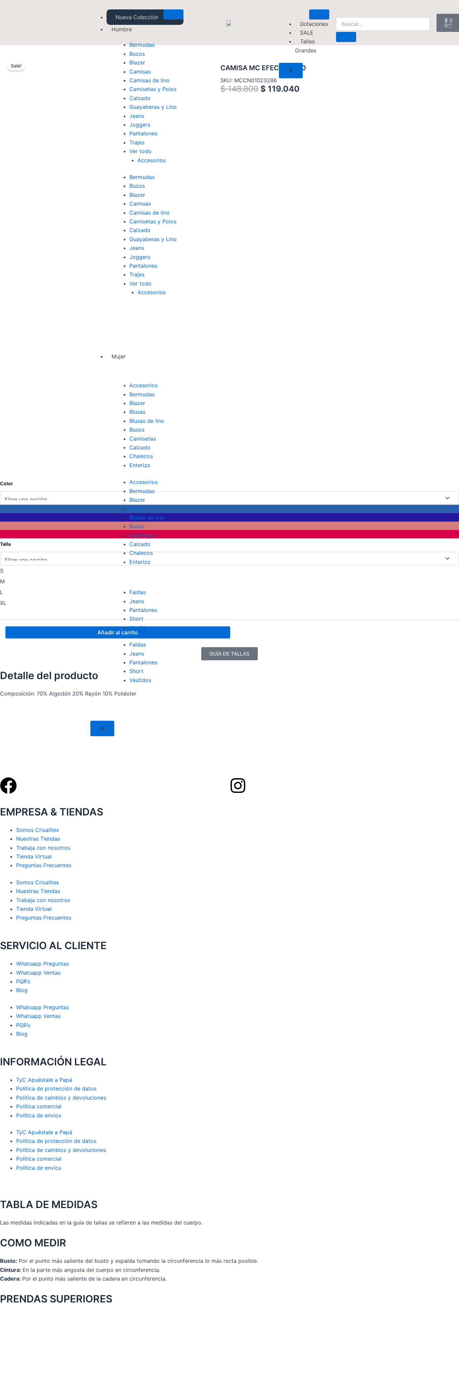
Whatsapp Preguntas (42, 963)
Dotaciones (314, 23)
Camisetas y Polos (152, 89)
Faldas (137, 592)
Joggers (139, 124)
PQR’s (23, 981)
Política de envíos (38, 1115)
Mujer (119, 356)
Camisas (140, 71)
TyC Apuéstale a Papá (44, 1079)
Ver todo (140, 151)
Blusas (137, 411)
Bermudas (142, 44)
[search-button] (346, 37)
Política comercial (38, 1106)
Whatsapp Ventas (38, 972)
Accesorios (151, 160)
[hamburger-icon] (173, 14)
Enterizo (140, 465)
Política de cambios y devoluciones (61, 1097)
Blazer (137, 62)
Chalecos (141, 456)
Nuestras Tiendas (38, 838)
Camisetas (142, 438)
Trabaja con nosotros (43, 847)
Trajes (136, 142)
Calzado (140, 98)
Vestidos (140, 627)
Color (6, 483)
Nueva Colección (137, 17)
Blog (22, 990)
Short (136, 618)
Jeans (136, 116)
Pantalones (143, 133)
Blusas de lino (146, 420)
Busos (136, 429)
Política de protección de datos (56, 1088)
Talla (5, 544)
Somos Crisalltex (37, 830)
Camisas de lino (149, 80)
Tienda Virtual (34, 856)
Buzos (137, 53)
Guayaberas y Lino (153, 106)
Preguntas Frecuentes (43, 865)
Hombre (122, 29)
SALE (307, 32)
